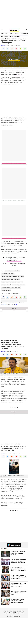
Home (2, 33)
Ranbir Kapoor (18, 74)
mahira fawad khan (6, 287)
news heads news (16, 287)
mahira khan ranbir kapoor (8, 273)
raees (3, 284)
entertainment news (6, 290)
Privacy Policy (13, 611)
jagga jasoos (15, 284)
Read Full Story (14, 407)
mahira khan (17, 270)
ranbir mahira (19, 282)
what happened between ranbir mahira (11, 279)
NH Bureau (3, 45)
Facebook (3, 304)
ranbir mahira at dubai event (8, 282)
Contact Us (14, 612)
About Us (6, 611)
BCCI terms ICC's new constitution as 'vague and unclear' (27, 310)
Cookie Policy (20, 611)
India (7, 33)
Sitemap (6, 612)
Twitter (15, 304)
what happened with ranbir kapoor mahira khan (13, 276)
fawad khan (22, 284)
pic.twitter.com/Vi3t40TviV (14, 260)
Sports (17, 33)
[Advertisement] (14, 14)
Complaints (21, 612)
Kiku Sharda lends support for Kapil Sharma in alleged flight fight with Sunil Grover (1, 310)
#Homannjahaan (7, 257)
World (11, 33)
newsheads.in (17, 616)
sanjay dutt (8, 284)
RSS (10, 612)
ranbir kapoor (9, 270)
